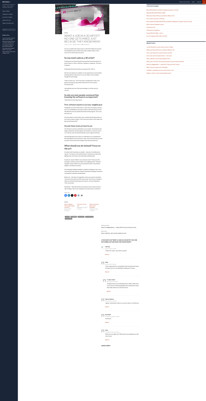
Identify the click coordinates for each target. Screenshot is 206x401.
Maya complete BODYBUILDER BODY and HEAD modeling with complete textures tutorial (169, 21)
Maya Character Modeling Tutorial (155, 24)
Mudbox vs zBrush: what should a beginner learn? (159, 73)
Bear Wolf (108, 314)
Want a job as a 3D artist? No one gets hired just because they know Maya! (165, 61)
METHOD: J (6, 2)
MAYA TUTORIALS (6, 11)
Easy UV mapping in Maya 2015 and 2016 (157, 36)
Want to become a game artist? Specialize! (94, 206)
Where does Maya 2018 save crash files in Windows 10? (160, 15)
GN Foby (107, 246)
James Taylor (77, 44)
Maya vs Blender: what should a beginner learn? (69, 206)
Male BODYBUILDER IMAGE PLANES (156, 13)
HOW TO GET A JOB (6, 20)
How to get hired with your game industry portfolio (159, 52)
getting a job (89, 216)
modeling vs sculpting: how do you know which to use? (160, 70)
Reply (108, 254)
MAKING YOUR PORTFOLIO (8, 23)
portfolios (69, 218)
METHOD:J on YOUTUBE (184, 1)
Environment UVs (151, 27)
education (81, 216)
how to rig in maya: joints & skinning (155, 18)
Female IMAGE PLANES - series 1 (155, 33)
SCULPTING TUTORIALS (7, 17)
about (193, 1)
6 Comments (86, 44)
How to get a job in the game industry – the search (159, 55)
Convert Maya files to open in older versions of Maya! (160, 47)
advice (67, 216)
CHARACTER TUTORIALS (7, 14)
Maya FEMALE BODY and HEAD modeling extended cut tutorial (162, 10)
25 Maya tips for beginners (153, 30)
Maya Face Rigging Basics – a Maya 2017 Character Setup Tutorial (118, 226)
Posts (66, 32)
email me (199, 1)
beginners (73, 216)
